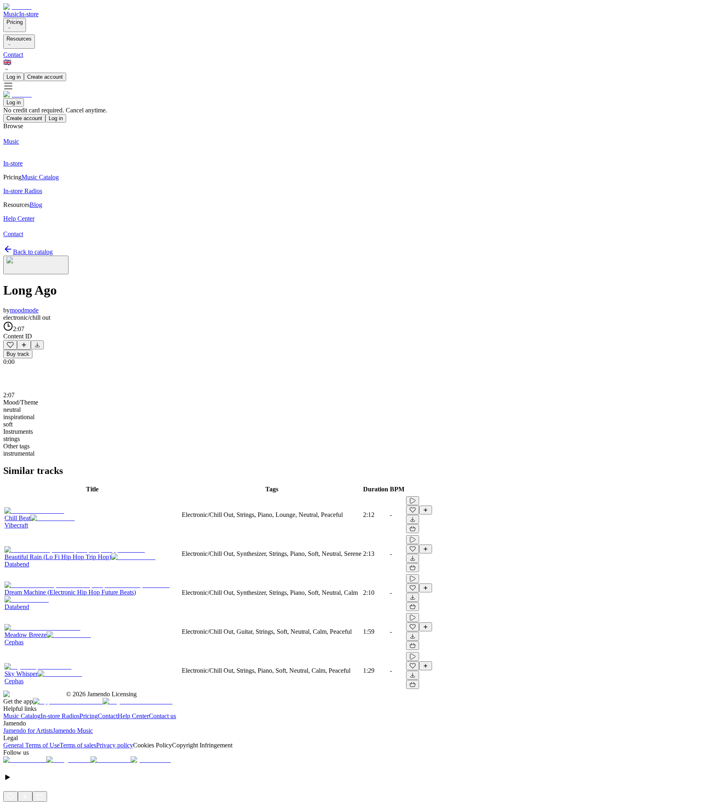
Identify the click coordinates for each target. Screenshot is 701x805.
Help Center (133, 715)
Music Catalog (22, 715)
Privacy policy (114, 745)
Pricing (14, 22)
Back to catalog (33, 251)
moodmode (24, 310)
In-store (29, 14)
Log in (13, 77)
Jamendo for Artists (28, 730)
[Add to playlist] (24, 345)
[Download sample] (37, 344)
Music (11, 14)
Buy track (17, 354)
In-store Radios (60, 715)
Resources (19, 39)
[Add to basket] (412, 528)
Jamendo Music (73, 730)
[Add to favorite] (10, 345)
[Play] (36, 265)
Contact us (162, 715)
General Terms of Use (31, 745)
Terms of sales (78, 745)
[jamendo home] (17, 6)
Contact (13, 54)
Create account (45, 77)
